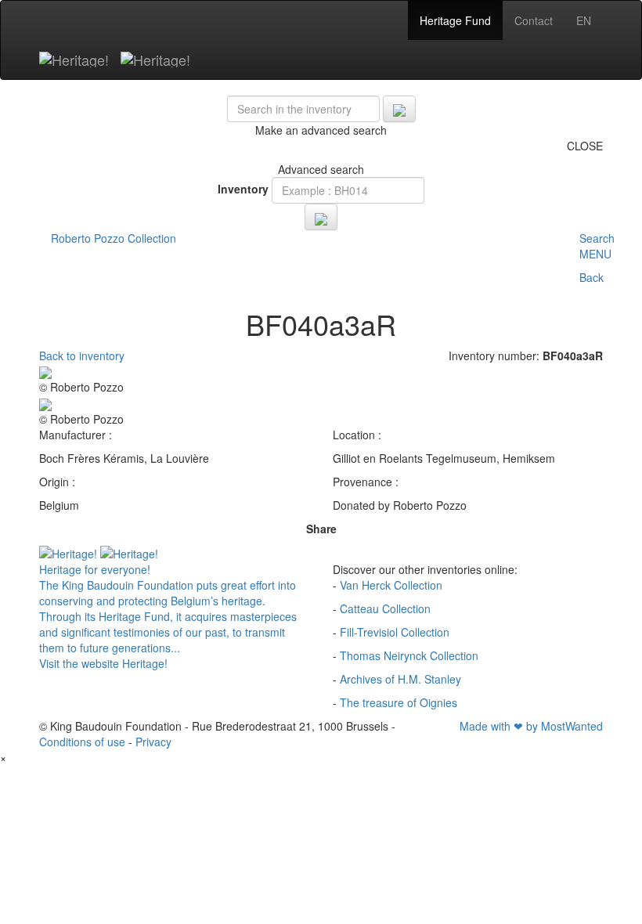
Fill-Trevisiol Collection (394, 632)
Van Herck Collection (391, 585)
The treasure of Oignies (398, 702)
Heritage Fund (455, 20)
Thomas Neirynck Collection (409, 655)
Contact (533, 20)
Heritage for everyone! (94, 569)
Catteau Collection (385, 608)
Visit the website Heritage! (103, 663)
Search (597, 238)
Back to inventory (81, 355)
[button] (597, 265)
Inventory (243, 189)
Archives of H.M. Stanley (400, 679)
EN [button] (583, 20)
